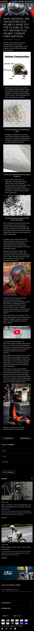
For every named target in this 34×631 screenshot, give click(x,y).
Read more (4, 517)
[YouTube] (15, 628)
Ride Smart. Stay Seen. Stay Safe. (16, 547)
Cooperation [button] (6, 603)
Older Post (8, 438)
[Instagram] (11, 628)
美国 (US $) (17, 616)
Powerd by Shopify (16, 626)
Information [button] (5, 608)
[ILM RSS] (32, 478)
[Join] (31, 589)
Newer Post (26, 438)
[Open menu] (4, 5)
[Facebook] (2, 628)
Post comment (8, 472)
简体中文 (5, 616)
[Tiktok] (6, 628)
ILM (4, 626)
